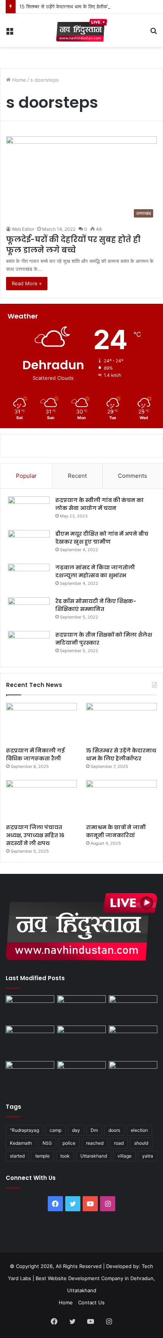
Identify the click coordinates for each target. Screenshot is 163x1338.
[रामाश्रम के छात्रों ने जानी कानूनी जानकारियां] (121, 800)
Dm (94, 1130)
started (17, 1156)
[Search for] (153, 33)
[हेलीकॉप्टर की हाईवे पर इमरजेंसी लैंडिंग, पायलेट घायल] (81, 1074)
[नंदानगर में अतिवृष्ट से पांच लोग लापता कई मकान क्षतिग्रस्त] (30, 1009)
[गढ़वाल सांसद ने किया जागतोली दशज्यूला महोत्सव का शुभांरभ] (29, 578)
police (69, 1143)
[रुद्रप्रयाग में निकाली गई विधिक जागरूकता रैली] (41, 723)
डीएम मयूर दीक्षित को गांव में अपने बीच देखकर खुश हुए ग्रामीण (101, 537)
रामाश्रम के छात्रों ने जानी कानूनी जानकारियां (116, 831)
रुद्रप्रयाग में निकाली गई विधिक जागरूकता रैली (35, 754)
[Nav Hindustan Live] (81, 30)
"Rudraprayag (24, 1130)
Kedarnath (21, 1143)
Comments (132, 475)
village (125, 1156)
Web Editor (23, 229)
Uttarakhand (93, 1156)
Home (18, 80)
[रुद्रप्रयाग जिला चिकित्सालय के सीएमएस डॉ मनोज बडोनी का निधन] (133, 1042)
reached (94, 1143)
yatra (147, 1156)
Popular (26, 475)
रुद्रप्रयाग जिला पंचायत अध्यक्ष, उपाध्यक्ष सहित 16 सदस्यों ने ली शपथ (35, 835)
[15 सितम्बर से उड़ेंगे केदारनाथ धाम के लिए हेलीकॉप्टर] (121, 723)
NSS (47, 1143)
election (139, 1130)
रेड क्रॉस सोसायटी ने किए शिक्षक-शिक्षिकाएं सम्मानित (95, 605)
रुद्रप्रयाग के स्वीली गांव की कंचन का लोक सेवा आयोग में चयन (99, 504)
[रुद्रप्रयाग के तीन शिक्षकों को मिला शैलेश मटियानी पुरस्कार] (29, 645)
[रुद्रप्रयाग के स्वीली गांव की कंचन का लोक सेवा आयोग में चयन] (29, 510)
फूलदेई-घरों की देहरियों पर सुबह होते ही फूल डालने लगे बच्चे (73, 244)
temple (42, 1156)
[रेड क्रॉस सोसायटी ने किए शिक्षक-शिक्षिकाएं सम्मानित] (29, 611)
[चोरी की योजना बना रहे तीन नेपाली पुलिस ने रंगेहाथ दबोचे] (133, 1074)
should (141, 1143)
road (119, 1143)
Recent (77, 475)
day (76, 1130)
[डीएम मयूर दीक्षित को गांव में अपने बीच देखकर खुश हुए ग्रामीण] (29, 544)
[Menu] (9, 33)
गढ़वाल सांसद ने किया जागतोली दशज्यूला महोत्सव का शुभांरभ (95, 571)
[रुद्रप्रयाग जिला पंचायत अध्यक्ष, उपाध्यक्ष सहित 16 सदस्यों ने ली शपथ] (41, 800)
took (65, 1156)
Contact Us (91, 1302)
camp (55, 1130)
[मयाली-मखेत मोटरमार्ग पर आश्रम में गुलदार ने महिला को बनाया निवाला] (30, 1074)
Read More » (27, 283)
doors (114, 1130)
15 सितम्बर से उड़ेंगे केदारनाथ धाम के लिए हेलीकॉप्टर (66, 6)
